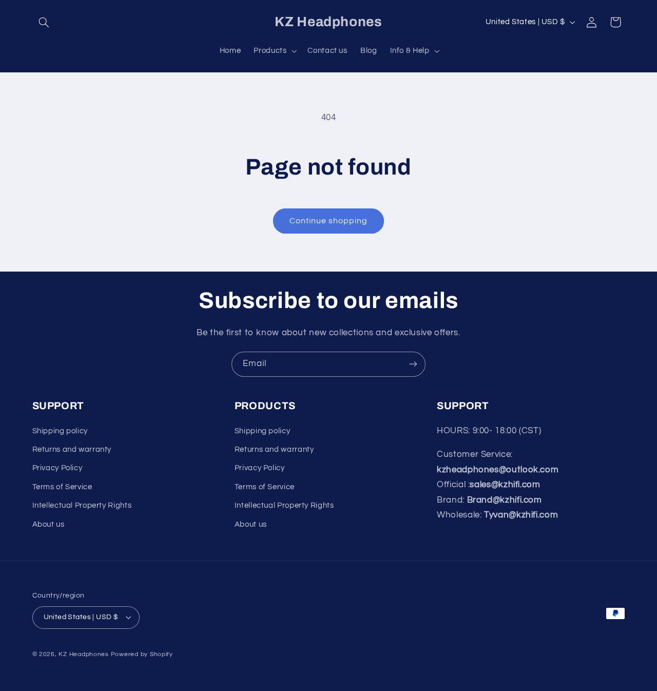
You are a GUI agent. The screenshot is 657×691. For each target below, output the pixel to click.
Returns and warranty (72, 449)
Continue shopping (328, 221)
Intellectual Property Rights (82, 505)
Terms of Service (62, 487)
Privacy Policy (57, 468)
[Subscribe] (413, 364)
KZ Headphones (84, 654)
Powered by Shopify (142, 654)
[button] (44, 22)
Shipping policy (60, 431)
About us (48, 524)
